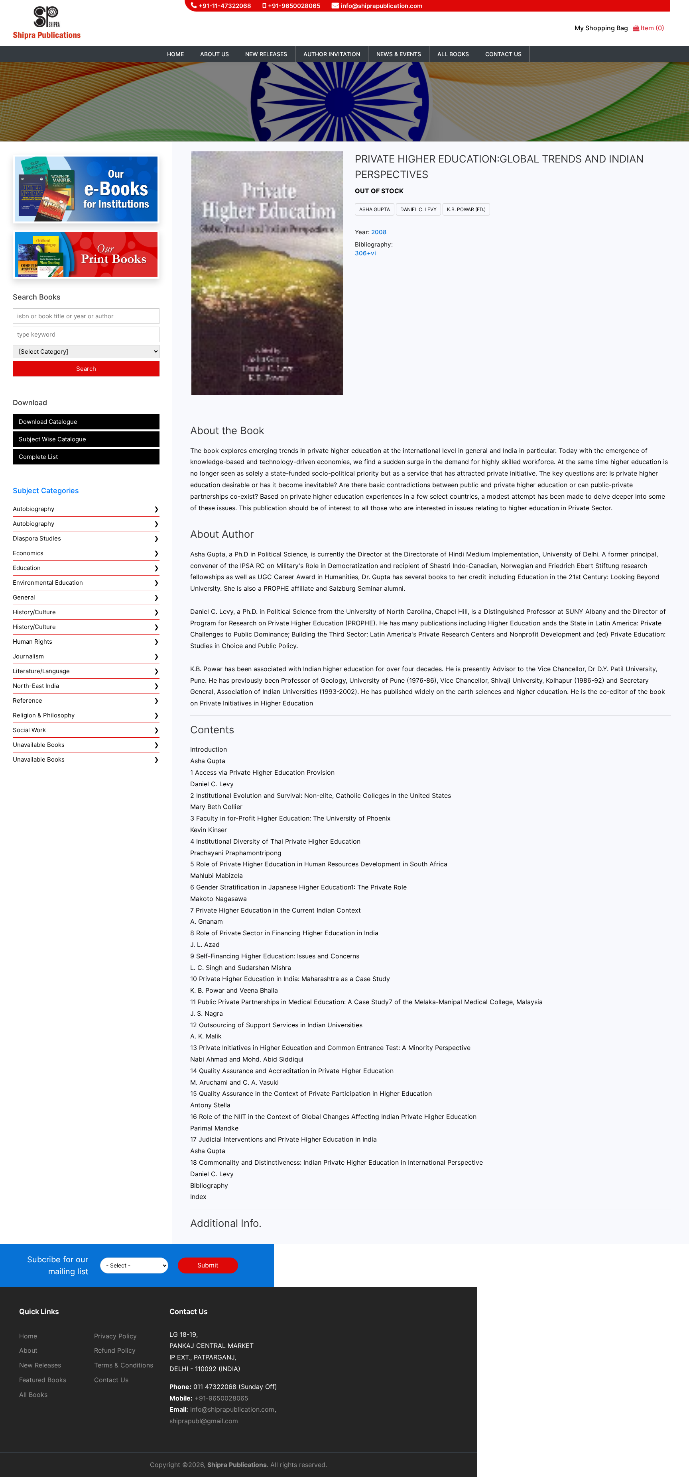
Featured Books (42, 1380)
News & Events (398, 54)
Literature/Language (41, 671)
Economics (28, 553)
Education (27, 568)
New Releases (266, 54)
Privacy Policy (115, 1336)
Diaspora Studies (37, 538)
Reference (27, 700)
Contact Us (503, 54)
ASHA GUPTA (374, 209)
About (28, 1350)
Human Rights (32, 641)
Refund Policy (115, 1350)
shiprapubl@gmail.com (203, 1421)
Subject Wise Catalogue (52, 439)
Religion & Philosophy (44, 715)
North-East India (36, 686)
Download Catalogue (48, 421)
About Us (214, 54)
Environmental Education (48, 582)
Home (175, 54)
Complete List (38, 456)
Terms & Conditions (123, 1365)
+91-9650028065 (294, 6)
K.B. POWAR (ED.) (466, 209)
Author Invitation (331, 54)
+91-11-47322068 (225, 6)
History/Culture (34, 612)
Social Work (29, 730)
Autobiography (33, 509)
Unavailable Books (39, 744)
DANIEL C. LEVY (418, 209)
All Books (453, 54)
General (24, 597)
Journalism (28, 656)
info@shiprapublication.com (381, 6)
